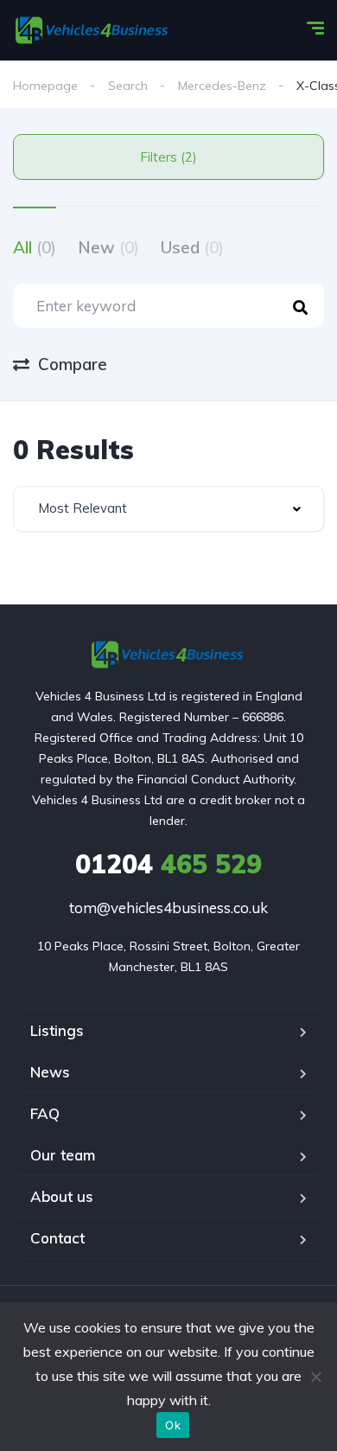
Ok (173, 1425)
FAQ (45, 1113)
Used (192, 247)
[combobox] (168, 509)
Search (128, 85)
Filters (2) (168, 157)
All (34, 247)
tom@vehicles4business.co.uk (168, 907)
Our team (62, 1155)
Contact (57, 1238)
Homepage (45, 85)
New (108, 247)
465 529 (168, 863)
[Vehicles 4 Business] (93, 30)
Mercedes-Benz (222, 85)
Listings (57, 1030)
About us (61, 1196)
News (50, 1072)
